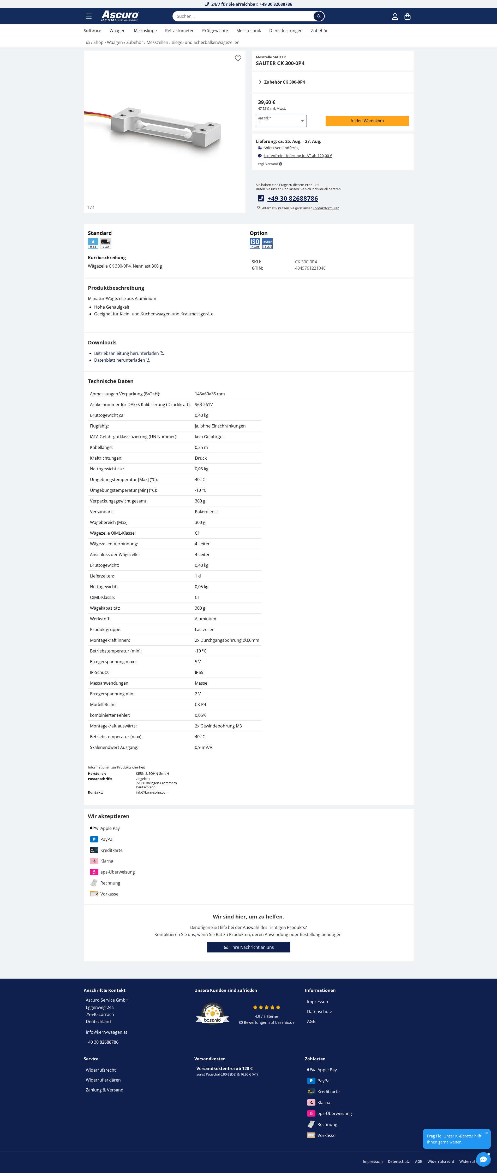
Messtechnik (248, 30)
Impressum (318, 1001)
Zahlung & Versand (104, 1090)
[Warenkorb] (408, 16)
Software (92, 30)
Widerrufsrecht (101, 1070)
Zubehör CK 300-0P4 (284, 82)
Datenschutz (319, 1011)
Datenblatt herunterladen (120, 360)
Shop (98, 42)
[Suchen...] (319, 16)
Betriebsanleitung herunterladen (127, 353)
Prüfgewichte (215, 30)
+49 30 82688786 (292, 198)
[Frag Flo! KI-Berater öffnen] (483, 1159)
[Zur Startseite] (119, 16)
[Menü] (89, 16)
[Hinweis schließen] (486, 1133)
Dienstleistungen (286, 30)
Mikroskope (145, 30)
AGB (311, 1021)
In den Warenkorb (367, 121)
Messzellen (157, 42)
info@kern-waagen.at (106, 1032)
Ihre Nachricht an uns (252, 947)
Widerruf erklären (103, 1080)
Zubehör (319, 30)
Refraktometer (179, 30)
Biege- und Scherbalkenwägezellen (205, 42)
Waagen (117, 30)
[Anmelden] (395, 16)
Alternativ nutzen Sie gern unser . (300, 208)
